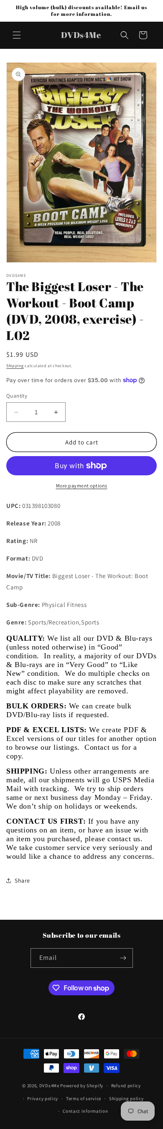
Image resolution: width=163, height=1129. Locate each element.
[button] (17, 35)
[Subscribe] (123, 958)
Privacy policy (42, 1098)
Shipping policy (126, 1098)
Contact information (85, 1111)
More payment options (81, 485)
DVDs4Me (49, 1085)
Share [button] (22, 880)
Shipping (15, 365)
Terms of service (83, 1098)
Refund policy (126, 1085)
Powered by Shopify (81, 1085)
